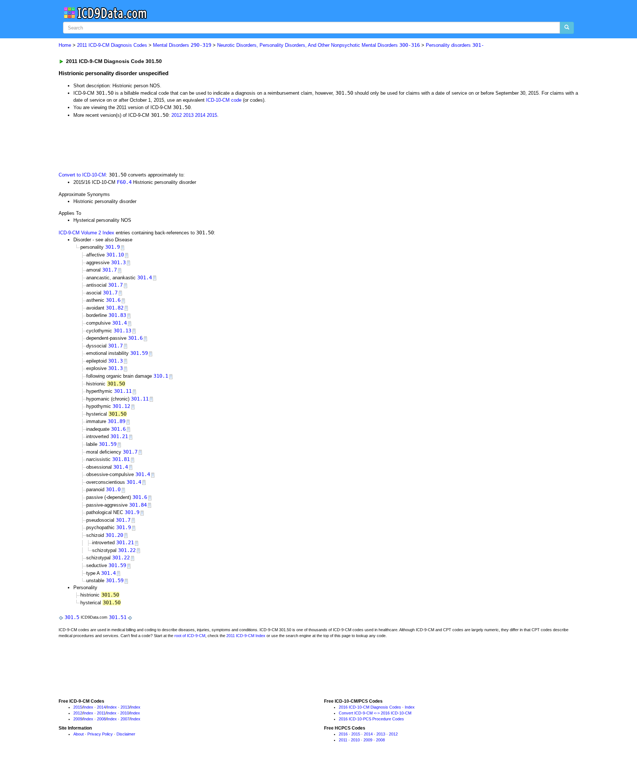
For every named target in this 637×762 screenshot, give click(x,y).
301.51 (117, 617)
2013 (188, 115)
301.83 (117, 315)
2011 (101, 713)
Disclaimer (125, 734)
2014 (200, 115)
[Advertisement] (190, 144)
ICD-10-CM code (223, 100)
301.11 (123, 391)
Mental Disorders (182, 45)
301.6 (113, 300)
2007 (125, 719)
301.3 (118, 262)
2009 (77, 719)
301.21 (119, 436)
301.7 (109, 270)
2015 (212, 115)
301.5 (72, 617)
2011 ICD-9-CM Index (245, 635)
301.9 (112, 247)
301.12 (121, 406)
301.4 (144, 277)
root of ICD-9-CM (189, 635)
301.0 (113, 489)
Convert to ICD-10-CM (82, 175)
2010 (124, 713)
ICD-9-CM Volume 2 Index (86, 232)
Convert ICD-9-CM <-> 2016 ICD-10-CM (375, 713)
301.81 (121, 459)
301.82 (114, 308)
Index (88, 707)
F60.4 (124, 182)
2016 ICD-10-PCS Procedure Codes (371, 719)
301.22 (127, 550)
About (78, 734)
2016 (343, 734)
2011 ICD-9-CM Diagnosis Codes (112, 45)
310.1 (160, 376)
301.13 (122, 330)
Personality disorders (455, 45)
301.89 (116, 421)
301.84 (138, 505)
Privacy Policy (100, 734)
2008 (101, 719)
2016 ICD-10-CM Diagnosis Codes (370, 707)
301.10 (115, 255)
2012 (176, 115)
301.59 (139, 353)
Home (65, 45)
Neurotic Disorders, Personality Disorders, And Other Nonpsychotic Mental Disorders (318, 45)
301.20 (114, 535)
